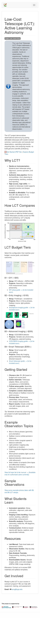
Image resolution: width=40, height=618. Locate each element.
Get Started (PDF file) (14, 152)
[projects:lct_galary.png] (20, 320)
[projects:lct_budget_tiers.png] (20, 267)
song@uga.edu (17, 589)
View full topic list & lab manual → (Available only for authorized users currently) (20, 473)
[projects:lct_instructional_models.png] (20, 232)
